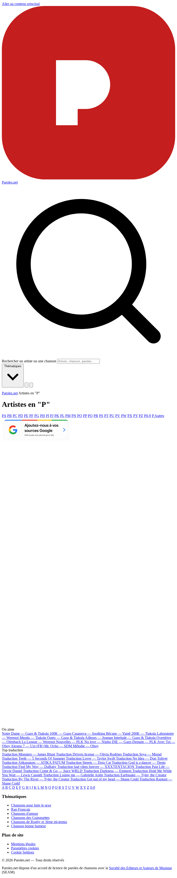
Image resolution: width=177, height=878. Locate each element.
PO (79, 416)
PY (135, 416)
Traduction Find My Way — (29, 767)
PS (101, 416)
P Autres (158, 416)
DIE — (121, 742)
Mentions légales (23, 844)
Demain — (144, 742)
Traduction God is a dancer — (138, 763)
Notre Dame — (25, 733)
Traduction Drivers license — (89, 754)
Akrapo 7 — (27, 746)
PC (15, 416)
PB (9, 416)
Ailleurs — (99, 738)
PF (31, 416)
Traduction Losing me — (73, 775)
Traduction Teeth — (33, 758)
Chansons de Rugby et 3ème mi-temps (39, 822)
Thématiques (12, 366)
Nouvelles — (69, 742)
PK (56, 416)
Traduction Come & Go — (53, 771)
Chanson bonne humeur (28, 826)
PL (62, 416)
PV (117, 416)
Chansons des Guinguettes (30, 818)
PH (42, 416)
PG (36, 416)
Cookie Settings (22, 852)
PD (20, 416)
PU (111, 416)
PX (129, 416)
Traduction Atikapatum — (33, 763)
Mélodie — (86, 746)
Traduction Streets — (88, 763)
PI (47, 416)
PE (26, 416)
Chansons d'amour (24, 813)
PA (4, 416)
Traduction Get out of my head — (104, 779)
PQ (90, 416)
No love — (97, 742)
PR (96, 416)
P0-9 (147, 416)
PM (68, 416)
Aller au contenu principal (21, 4)
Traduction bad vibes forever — (95, 767)
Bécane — (118, 733)
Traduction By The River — (36, 779)
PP (85, 416)
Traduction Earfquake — (135, 775)
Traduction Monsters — (28, 754)
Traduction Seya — (142, 754)
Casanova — (88, 733)
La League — (38, 742)
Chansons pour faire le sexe (31, 805)
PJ (51, 416)
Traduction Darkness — (107, 771)
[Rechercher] (26, 385)
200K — (143, 733)
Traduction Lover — (90, 758)
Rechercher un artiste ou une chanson (29, 361)
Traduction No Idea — (142, 758)
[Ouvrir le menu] (31, 385)
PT (106, 416)
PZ (141, 416)
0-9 (92, 787)
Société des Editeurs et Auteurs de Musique (140, 868)
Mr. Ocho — (58, 746)
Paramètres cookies (25, 848)
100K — (60, 733)
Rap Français (20, 809)
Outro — (65, 738)
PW (124, 416)
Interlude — (135, 738)
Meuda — (33, 738)
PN (73, 416)
